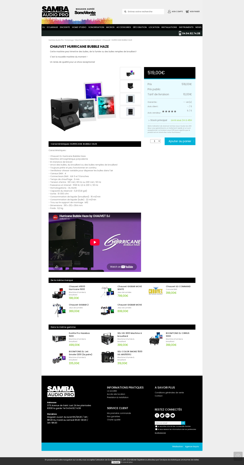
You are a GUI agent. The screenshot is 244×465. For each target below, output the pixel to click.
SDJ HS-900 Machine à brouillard (129, 335)
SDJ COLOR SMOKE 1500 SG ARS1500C (129, 353)
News (198, 27)
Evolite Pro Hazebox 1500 (79, 335)
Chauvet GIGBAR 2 (79, 304)
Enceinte (65, 27)
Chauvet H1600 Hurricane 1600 (77, 288)
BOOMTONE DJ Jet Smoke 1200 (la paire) (80, 353)
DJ (43, 27)
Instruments (186, 27)
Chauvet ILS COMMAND (178, 286)
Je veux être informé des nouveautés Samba (174, 426)
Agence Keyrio (192, 446)
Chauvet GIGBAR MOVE (129, 304)
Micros (110, 27)
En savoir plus (127, 462)
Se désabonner (160, 433)
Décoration (140, 27)
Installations (169, 27)
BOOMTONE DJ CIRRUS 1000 (177, 335)
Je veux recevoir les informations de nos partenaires (177, 429)
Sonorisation (96, 27)
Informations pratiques (125, 387)
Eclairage (52, 27)
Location (154, 27)
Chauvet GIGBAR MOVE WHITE (129, 288)
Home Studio (79, 27)
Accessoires (123, 27)
